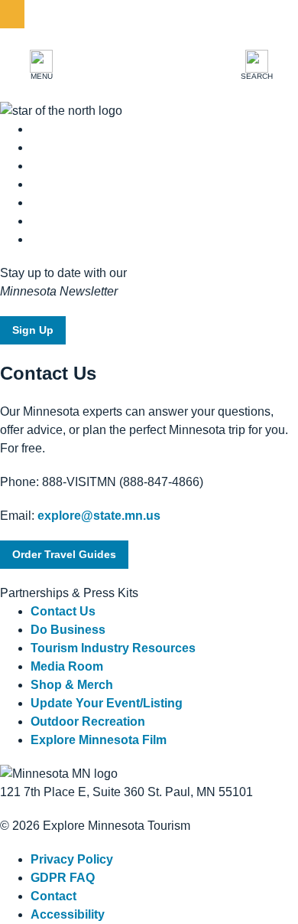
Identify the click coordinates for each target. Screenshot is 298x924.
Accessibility (68, 914)
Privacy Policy (72, 859)
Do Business (68, 629)
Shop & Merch (72, 684)
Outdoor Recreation (88, 721)
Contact (53, 896)
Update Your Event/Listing (107, 703)
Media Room (67, 666)
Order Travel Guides (64, 554)
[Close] (12, 14)
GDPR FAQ (63, 877)
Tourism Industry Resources (113, 648)
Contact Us (63, 611)
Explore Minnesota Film (99, 739)
